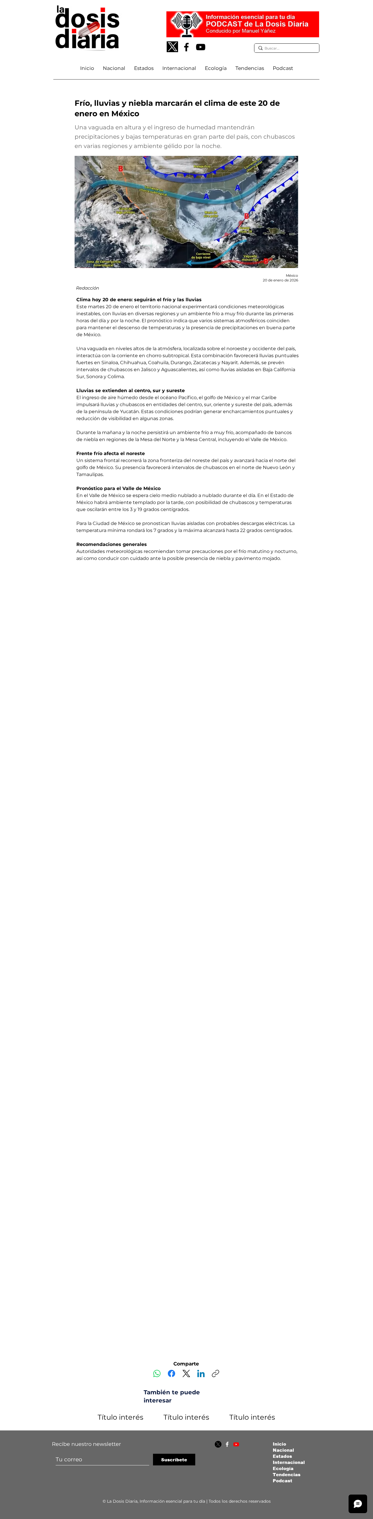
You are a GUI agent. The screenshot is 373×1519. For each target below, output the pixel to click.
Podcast (282, 1480)
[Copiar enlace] (215, 1373)
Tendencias (286, 1474)
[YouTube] (200, 47)
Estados (282, 1456)
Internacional (289, 1462)
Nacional (283, 1450)
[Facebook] (186, 47)
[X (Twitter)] (186, 1373)
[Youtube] (236, 1444)
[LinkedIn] (201, 1373)
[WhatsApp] (157, 1373)
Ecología (283, 1468)
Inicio (279, 1444)
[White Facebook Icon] (227, 1444)
